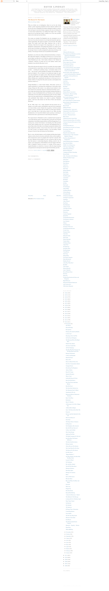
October (68, 534)
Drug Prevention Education (69, 133)
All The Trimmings (70, 347)
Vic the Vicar (66, 230)
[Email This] (47, 150)
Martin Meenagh (67, 239)
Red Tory (65, 273)
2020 (66, 305)
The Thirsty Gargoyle (67, 257)
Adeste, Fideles (69, 370)
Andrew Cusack (66, 206)
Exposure (68, 412)
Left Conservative (67, 284)
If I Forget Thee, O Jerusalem (72, 509)
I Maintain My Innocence (68, 52)
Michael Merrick (67, 170)
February (68, 550)
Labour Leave (66, 88)
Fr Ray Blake (66, 188)
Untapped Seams (69, 366)
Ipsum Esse (65, 215)
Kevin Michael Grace (67, 272)
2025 (66, 295)
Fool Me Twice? (69, 452)
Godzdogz (65, 199)
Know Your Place (69, 398)
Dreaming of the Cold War (71, 335)
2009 (66, 559)
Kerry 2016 (68, 359)
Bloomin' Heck (69, 478)
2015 (66, 315)
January (68, 552)
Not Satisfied (68, 505)
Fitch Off (68, 484)
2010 (66, 557)
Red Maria (65, 179)
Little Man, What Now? (68, 263)
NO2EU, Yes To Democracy (69, 145)
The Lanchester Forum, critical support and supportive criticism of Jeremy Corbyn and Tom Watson (71, 69)
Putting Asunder (69, 444)
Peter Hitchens (66, 161)
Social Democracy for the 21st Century (71, 127)
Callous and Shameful (70, 355)
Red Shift (65, 86)
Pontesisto (65, 212)
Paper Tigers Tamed (70, 501)
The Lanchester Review (68, 66)
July (67, 540)
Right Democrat (66, 280)
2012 (66, 322)
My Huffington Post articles (69, 79)
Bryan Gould (66, 105)
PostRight (65, 124)
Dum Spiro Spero (69, 470)
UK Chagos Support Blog (68, 147)
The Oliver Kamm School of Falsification (69, 138)
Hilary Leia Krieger (32, 22)
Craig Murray (66, 252)
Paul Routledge (66, 250)
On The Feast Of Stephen (71, 338)
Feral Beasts (68, 519)
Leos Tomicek (66, 221)
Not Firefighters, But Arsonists (72, 426)
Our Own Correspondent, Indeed (73, 363)
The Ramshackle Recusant (69, 228)
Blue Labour (66, 116)
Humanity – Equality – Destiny (72, 525)
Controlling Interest (70, 511)
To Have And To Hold (70, 430)
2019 (66, 307)
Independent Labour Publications (70, 111)
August (68, 538)
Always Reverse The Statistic (72, 446)
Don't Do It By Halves (70, 380)
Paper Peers (68, 527)
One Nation (68, 325)
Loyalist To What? (70, 460)
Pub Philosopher (66, 176)
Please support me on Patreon (69, 62)
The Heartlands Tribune (68, 64)
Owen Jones (65, 159)
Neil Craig (65, 253)
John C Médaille (66, 270)
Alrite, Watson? (66, 201)
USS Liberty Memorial (68, 286)
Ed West (65, 183)
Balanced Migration (67, 150)
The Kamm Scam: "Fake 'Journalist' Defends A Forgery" (70, 135)
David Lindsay (54, 6)
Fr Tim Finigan (66, 186)
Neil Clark (65, 168)
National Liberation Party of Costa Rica (71, 120)
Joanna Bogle (66, 210)
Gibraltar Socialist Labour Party (70, 118)
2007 (66, 563)
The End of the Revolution (71, 442)
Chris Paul (65, 234)
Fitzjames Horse (66, 232)
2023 (66, 299)
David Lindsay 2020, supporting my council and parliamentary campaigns (72, 73)
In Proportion (69, 424)
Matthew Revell (66, 261)
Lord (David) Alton (67, 208)
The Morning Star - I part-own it (70, 109)
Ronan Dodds (66, 154)
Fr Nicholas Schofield (68, 195)
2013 (66, 319)
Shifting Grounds (67, 107)
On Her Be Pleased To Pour (71, 378)
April (67, 546)
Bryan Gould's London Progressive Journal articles (70, 103)
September (68, 536)
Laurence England (67, 214)
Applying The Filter (70, 434)
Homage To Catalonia (70, 472)
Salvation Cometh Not (70, 345)
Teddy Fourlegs (66, 90)
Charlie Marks (66, 241)
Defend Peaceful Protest (68, 148)
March (67, 548)
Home (44, 195)
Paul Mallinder (66, 205)
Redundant (68, 400)
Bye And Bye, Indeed (70, 464)
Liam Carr (65, 165)
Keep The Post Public (68, 143)
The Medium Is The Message (72, 497)
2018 (66, 309)
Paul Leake (65, 185)
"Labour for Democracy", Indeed (73, 494)
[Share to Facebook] (52, 150)
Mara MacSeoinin (67, 259)
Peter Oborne (66, 163)
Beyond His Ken (69, 327)
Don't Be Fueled (69, 490)
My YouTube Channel (68, 60)
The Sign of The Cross (68, 226)
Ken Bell (65, 264)
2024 (66, 297)
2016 (66, 313)
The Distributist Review (68, 125)
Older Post (58, 195)
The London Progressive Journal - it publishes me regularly (71, 97)
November (68, 532)
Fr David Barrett (66, 192)
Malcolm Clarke (66, 235)
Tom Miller (65, 181)
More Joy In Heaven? (70, 417)
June (67, 542)
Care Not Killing (66, 131)
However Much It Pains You (72, 361)
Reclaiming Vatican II (68, 129)
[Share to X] (50, 150)
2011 (66, 555)
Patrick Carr (65, 166)
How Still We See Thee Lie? (72, 428)
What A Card (68, 376)
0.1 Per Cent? (69, 333)
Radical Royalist (66, 268)
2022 (66, 301)
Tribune (65, 223)
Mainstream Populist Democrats (70, 282)
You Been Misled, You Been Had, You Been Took (73, 457)
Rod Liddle (65, 172)
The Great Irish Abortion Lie (72, 388)
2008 (66, 561)
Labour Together (66, 84)
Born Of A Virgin (69, 372)
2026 (66, 293)
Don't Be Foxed (69, 386)
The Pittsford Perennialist (68, 217)
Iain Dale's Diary (66, 248)
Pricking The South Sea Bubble (72, 331)
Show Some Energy (70, 432)
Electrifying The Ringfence (72, 368)
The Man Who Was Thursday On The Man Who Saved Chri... (73, 350)
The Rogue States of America (72, 421)
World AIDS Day (69, 529)
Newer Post (30, 195)
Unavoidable (68, 513)
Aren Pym (65, 81)
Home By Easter (69, 357)
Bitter (67, 474)
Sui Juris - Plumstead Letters (69, 114)
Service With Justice (70, 476)
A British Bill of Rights (71, 407)
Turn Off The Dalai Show (71, 466)
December (68, 323)
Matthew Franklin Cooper (68, 157)
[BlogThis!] (49, 150)
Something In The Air (70, 392)
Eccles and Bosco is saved (69, 113)
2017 (66, 311)
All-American (69, 507)
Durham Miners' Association (69, 92)
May (67, 544)
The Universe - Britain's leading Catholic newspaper (70, 94)
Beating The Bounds (70, 353)
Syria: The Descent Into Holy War (73, 410)
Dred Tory (65, 275)
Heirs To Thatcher (69, 402)
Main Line (68, 486)
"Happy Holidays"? (70, 454)
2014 (66, 317)
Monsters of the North (70, 517)
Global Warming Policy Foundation (71, 141)
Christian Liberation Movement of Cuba (72, 122)
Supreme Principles (70, 374)
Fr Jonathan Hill (66, 194)
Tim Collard (66, 266)
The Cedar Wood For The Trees (72, 448)
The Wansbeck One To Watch (72, 390)
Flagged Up (68, 488)
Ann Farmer (65, 177)
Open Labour (66, 83)
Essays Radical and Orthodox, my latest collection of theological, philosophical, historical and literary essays (71, 56)
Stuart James (66, 174)
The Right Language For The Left (73, 436)
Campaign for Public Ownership (70, 152)
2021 (66, 303)
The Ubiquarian (66, 224)
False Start (68, 419)
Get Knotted (68, 503)
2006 (66, 565)
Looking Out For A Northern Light (73, 499)
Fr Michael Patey (67, 243)
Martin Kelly (66, 255)
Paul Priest (65, 203)
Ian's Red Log (66, 246)
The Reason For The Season (72, 450)
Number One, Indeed (70, 343)
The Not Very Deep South (71, 515)
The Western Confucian (68, 219)
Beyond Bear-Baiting (70, 492)
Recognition (68, 329)
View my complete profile (70, 45)
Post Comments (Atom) (39, 198)
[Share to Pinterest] (53, 150)
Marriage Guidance (70, 468)
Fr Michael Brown (67, 190)
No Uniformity (69, 462)
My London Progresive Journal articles (71, 100)
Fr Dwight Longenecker (68, 197)
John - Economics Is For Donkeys (70, 156)
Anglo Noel (65, 244)
